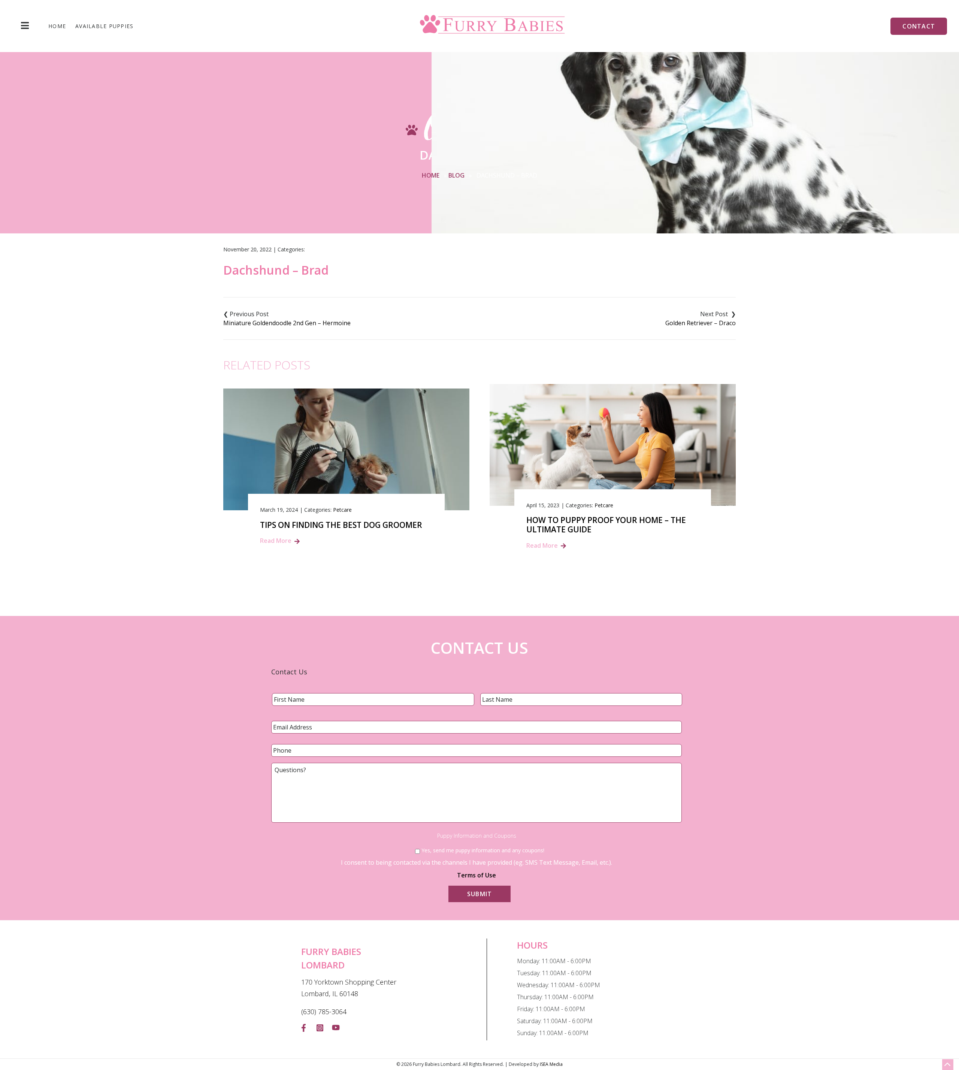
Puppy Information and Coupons (476, 835)
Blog (456, 175)
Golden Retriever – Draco (700, 323)
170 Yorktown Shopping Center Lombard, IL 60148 (348, 987)
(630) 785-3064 (324, 1011)
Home (57, 26)
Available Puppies (104, 26)
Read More (275, 540)
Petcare (342, 509)
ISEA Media (551, 1064)
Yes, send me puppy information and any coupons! (482, 850)
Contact (918, 26)
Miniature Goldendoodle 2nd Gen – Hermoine (287, 323)
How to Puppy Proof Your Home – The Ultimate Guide (606, 525)
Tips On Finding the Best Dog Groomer (341, 525)
